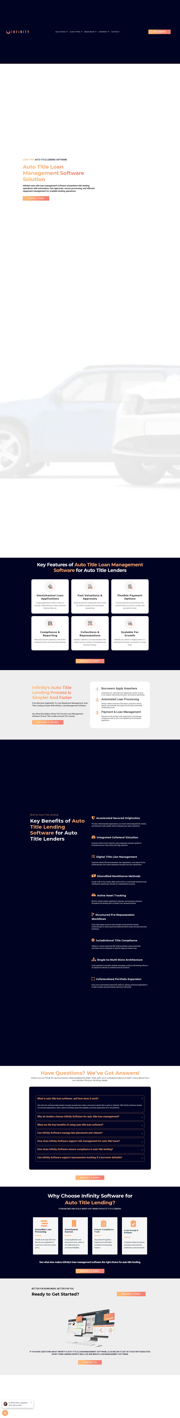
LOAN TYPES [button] (75, 32)
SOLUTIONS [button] (61, 32)
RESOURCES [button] (89, 32)
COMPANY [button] (103, 32)
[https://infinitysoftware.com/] (17, 32)
